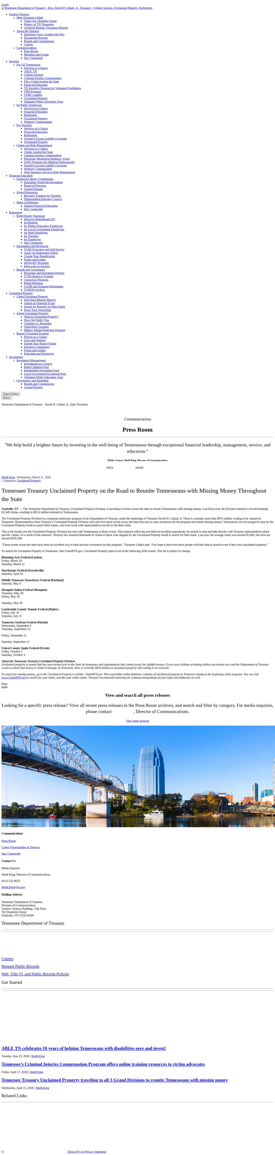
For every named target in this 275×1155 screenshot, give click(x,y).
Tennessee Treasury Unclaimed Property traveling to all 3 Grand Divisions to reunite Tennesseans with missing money (114, 1080)
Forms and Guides (35, 259)
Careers (28, 44)
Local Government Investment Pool (45, 373)
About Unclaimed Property (32, 313)
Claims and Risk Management (34, 145)
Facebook (193, 410)
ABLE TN (30, 71)
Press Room (31, 51)
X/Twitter (225, 410)
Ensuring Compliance (37, 347)
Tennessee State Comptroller (24, 1127)
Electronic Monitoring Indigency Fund (46, 158)
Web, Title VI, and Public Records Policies (35, 974)
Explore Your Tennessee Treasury (28, 996)
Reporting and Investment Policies (44, 273)
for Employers (32, 239)
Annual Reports (33, 189)
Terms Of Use (75, 1151)
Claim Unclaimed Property (32, 296)
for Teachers (31, 236)
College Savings (33, 74)
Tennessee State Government (24, 1109)
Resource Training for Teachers (42, 195)
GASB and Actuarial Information (43, 286)
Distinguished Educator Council (43, 199)
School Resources (27, 192)
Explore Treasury (19, 14)
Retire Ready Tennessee (30, 215)
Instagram (209, 410)
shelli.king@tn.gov (157, 467)
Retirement (30, 115)
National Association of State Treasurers (33, 1144)
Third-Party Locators (36, 326)
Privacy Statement (95, 1151)
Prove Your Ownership (37, 310)
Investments (16, 357)
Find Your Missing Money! (40, 299)
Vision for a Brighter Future (40, 21)
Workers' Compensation (38, 121)
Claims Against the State (38, 152)
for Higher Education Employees (43, 226)
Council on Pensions (36, 279)
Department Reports (36, 37)
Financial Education (36, 84)
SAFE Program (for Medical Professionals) (49, 162)
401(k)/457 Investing (36, 263)
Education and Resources (39, 353)
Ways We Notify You (36, 320)
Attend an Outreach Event (39, 303)
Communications (26, 47)
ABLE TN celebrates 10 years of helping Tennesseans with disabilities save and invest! (83, 1048)
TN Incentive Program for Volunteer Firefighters (52, 88)
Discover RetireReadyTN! (39, 219)
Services (14, 61)
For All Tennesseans (28, 64)
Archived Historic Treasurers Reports (46, 27)
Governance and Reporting (32, 380)
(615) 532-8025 (96, 467)
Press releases (180, 467)
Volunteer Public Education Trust (43, 101)
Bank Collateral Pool (36, 367)
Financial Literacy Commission (34, 179)
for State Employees (36, 232)
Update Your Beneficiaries (39, 256)
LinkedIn (241, 410)
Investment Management (30, 360)
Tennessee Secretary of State (23, 1135)
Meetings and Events (36, 54)
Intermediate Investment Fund (41, 370)
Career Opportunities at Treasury (20, 847)
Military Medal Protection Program (44, 330)
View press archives (137, 720)
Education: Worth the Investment (43, 182)
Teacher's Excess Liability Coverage (45, 138)
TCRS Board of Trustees (38, 276)
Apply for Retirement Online (41, 252)
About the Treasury (27, 31)
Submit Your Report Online (40, 343)
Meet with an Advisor (37, 266)
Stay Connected (33, 58)
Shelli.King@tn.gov (13, 887)
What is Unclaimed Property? (41, 316)
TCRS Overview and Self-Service (44, 249)
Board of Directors (35, 185)
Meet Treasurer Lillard (29, 17)
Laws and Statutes (34, 340)
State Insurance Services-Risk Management (49, 172)
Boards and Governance (30, 269)
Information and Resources (32, 246)
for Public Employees (29, 105)
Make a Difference (27, 202)
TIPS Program (32, 91)
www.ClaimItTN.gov (13, 677)
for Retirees (31, 222)
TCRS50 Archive (34, 289)
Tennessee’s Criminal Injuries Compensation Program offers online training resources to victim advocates (103, 1064)
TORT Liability (33, 95)
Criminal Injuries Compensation (43, 78)
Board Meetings (33, 283)
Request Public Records (20, 966)
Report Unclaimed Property (32, 333)
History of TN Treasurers (39, 24)
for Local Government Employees (44, 229)
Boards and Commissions (39, 41)
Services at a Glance (36, 68)
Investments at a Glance (38, 363)
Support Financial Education (41, 205)
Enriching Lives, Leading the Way (44, 34)
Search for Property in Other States (44, 306)
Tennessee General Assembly (24, 1118)
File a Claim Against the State (41, 81)
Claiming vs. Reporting (37, 323)
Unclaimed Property (36, 98)
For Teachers (24, 125)
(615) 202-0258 (125, 467)
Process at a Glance (35, 336)
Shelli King (8, 477)
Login (5, 4)
